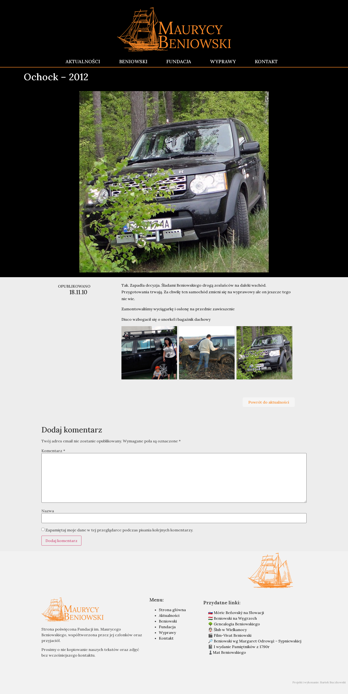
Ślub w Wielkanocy (230, 629)
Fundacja (167, 626)
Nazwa (47, 511)
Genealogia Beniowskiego (237, 624)
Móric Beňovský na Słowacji (239, 612)
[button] (269, 402)
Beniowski (168, 621)
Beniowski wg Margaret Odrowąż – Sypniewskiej (257, 641)
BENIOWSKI (133, 61)
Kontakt (166, 638)
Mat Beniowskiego (229, 652)
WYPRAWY (223, 61)
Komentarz (53, 451)
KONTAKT (266, 61)
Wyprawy (167, 632)
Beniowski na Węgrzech (235, 618)
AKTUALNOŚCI (83, 61)
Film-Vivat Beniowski (232, 635)
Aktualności (169, 615)
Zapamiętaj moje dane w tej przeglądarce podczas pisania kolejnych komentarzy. (119, 530)
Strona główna (172, 609)
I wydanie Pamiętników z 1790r (242, 646)
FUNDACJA (178, 61)
